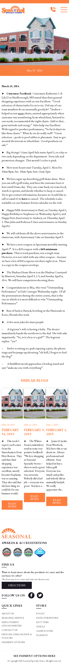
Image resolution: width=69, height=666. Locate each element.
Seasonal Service (13, 617)
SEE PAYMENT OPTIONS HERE (34, 656)
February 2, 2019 (56, 432)
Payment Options (13, 642)
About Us (8, 613)
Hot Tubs (42, 622)
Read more (12, 505)
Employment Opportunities (12, 623)
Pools (40, 613)
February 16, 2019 (10, 432)
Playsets (42, 635)
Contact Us (9, 629)
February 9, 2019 (34, 432)
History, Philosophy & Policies (17, 636)
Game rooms (44, 630)
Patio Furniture (47, 617)
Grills (40, 626)
